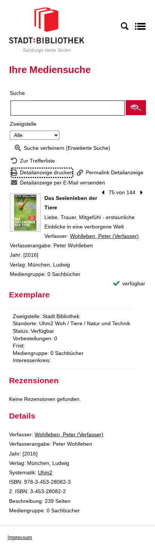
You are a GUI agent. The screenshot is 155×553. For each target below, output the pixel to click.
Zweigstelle (23, 124)
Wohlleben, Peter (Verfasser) (104, 236)
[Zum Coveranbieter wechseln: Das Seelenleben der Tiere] (25, 212)
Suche (17, 93)
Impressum (20, 537)
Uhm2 (45, 472)
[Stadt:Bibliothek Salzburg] (46, 30)
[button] (136, 107)
